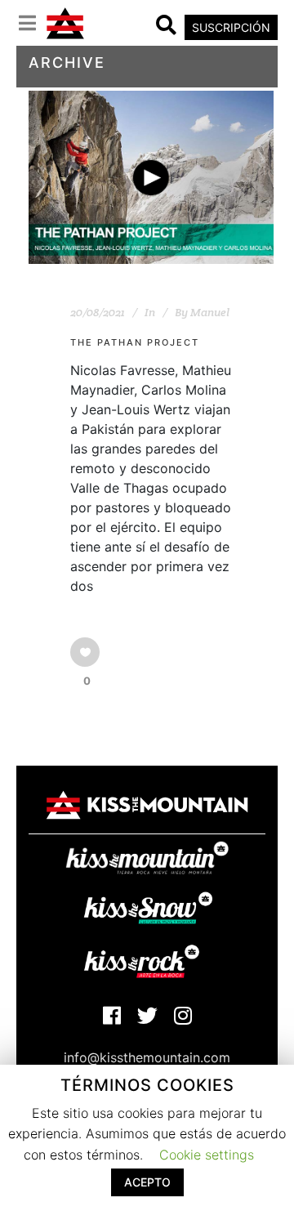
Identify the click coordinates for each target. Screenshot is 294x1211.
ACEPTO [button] (147, 1182)
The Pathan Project (134, 342)
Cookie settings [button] (206, 1154)
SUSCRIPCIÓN (231, 27)
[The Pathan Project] (151, 177)
